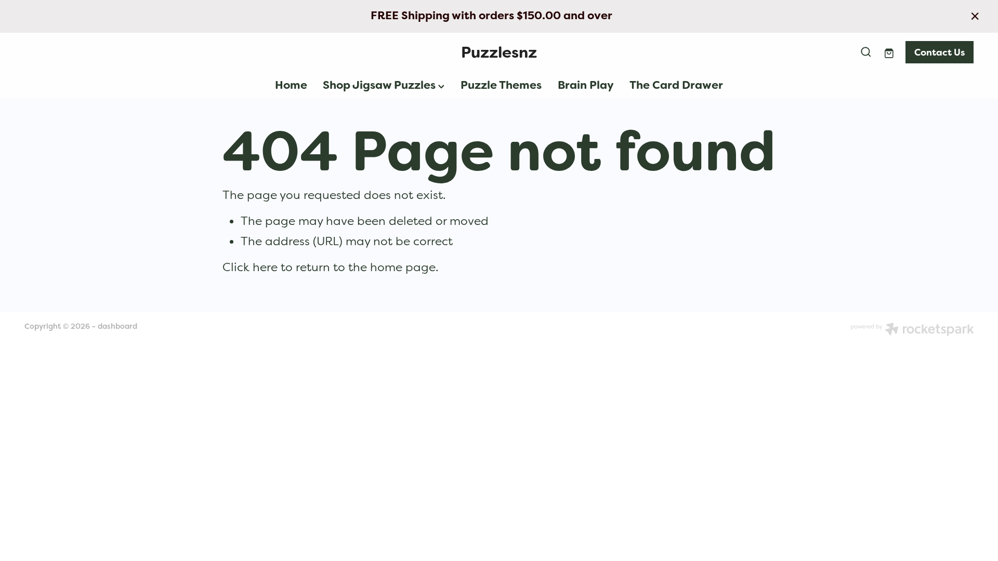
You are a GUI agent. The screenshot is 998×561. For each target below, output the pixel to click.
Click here (250, 267)
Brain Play (586, 85)
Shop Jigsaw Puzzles (380, 85)
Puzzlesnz (499, 52)
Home (291, 85)
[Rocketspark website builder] (912, 330)
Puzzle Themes (501, 85)
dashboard (117, 326)
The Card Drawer (676, 85)
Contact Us (939, 52)
